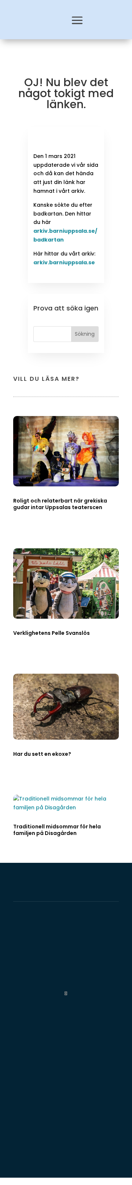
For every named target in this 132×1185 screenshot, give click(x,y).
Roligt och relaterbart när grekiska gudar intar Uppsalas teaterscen (60, 504)
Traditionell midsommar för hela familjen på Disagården (57, 830)
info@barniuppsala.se (45, 1156)
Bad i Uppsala (84, 971)
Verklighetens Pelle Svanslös (51, 633)
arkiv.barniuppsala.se (64, 262)
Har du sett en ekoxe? (42, 754)
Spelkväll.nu (23, 980)
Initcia (108, 954)
